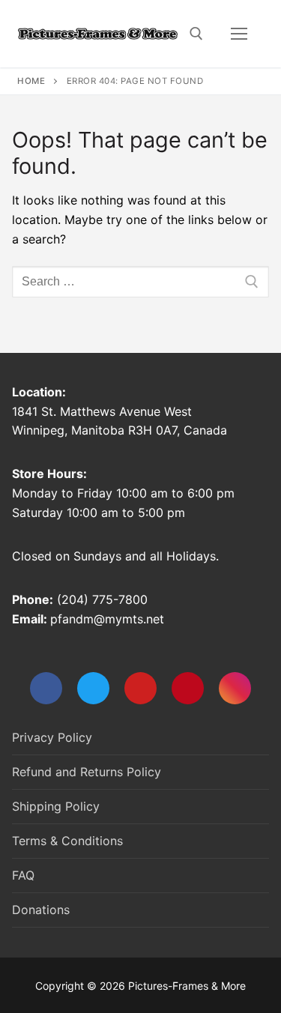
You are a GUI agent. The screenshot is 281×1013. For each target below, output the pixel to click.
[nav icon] (239, 33)
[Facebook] (46, 688)
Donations (41, 909)
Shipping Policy (56, 806)
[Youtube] (140, 688)
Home (31, 81)
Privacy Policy (52, 737)
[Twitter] (93, 688)
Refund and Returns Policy (86, 771)
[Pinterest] (188, 688)
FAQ (23, 875)
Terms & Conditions (67, 840)
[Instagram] (235, 688)
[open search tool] (196, 33)
